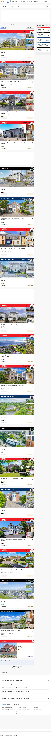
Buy (8, 1)
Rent (21, 1)
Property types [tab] (10, 704)
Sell (27, 1)
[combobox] (11, 6)
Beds (33, 6)
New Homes (17, 1)
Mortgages (36, 1)
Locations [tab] (4, 704)
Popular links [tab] (16, 704)
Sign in (49, 1)
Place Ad (45, 1)
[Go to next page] (21, 668)
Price (25, 6)
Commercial (31, 1)
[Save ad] (32, 51)
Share (24, 1)
